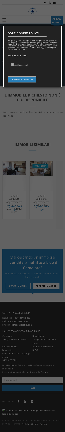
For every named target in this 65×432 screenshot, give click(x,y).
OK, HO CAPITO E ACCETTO (22, 79)
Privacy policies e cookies (17, 56)
